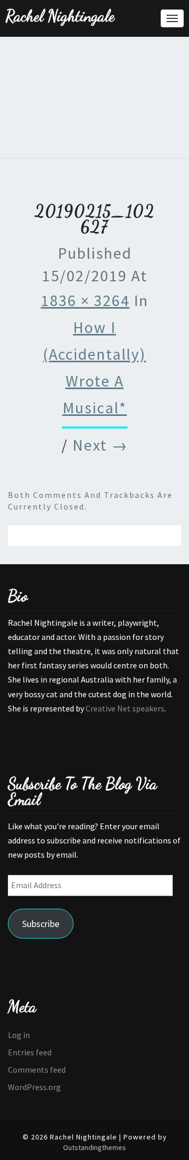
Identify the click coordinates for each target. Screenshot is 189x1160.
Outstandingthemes (94, 1147)
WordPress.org (34, 1087)
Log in (19, 1035)
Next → (100, 445)
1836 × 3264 (85, 300)
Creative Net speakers (125, 708)
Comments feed (37, 1069)
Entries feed (29, 1052)
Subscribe (40, 924)
